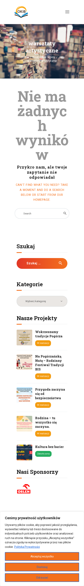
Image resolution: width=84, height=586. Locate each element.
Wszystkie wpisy (43, 57)
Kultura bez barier (49, 447)
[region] (42, 549)
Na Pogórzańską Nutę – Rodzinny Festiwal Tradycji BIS (49, 362)
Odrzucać (42, 577)
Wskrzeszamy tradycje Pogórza (49, 334)
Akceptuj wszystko (42, 556)
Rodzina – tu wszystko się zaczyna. (46, 422)
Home (25, 57)
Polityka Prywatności (27, 546)
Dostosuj (42, 567)
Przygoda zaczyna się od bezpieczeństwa (50, 393)
